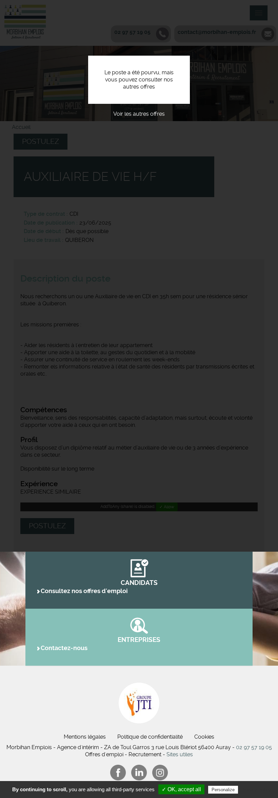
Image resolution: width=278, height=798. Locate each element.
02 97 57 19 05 (254, 747)
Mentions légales (85, 737)
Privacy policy (256, 789)
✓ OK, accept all (181, 789)
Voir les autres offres (139, 114)
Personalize (223, 789)
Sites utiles (179, 754)
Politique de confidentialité (150, 737)
